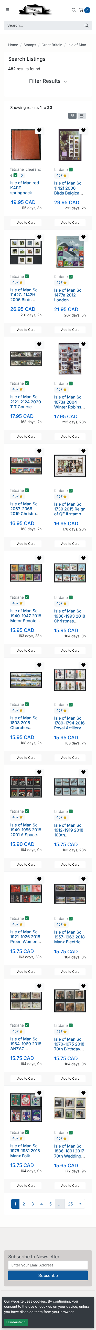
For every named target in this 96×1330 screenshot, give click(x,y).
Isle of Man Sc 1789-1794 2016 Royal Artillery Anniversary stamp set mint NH (69, 730)
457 (59, 176)
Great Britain (51, 45)
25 (70, 1203)
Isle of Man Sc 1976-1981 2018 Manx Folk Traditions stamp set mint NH (25, 1158)
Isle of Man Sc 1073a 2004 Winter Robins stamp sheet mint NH (68, 406)
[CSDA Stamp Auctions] (34, 10)
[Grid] (72, 116)
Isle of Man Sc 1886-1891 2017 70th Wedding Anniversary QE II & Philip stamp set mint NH (69, 1158)
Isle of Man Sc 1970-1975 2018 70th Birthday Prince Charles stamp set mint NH (69, 1051)
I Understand (16, 1322)
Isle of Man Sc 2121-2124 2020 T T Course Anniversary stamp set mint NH (25, 409)
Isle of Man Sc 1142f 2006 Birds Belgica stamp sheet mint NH (68, 192)
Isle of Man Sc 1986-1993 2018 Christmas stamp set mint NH (69, 620)
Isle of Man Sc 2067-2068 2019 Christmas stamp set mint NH (25, 513)
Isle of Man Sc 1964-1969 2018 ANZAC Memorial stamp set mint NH (25, 1048)
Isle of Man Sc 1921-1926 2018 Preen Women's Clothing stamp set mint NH (25, 941)
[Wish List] (39, 130)
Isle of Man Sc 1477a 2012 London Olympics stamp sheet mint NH (70, 300)
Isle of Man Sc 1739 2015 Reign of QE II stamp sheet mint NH (70, 511)
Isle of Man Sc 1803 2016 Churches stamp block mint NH (24, 727)
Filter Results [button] (45, 81)
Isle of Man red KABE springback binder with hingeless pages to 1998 (24, 195)
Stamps (30, 45)
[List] (82, 116)
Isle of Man (77, 45)
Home (13, 45)
